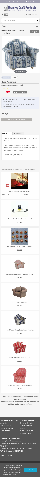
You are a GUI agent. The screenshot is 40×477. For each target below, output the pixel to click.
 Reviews (18, 133)
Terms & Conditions (26, 431)
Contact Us (30, 1)
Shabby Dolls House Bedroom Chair (20, 385)
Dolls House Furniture (15, 31)
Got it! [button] (31, 470)
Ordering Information (26, 423)
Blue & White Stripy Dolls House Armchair (20, 330)
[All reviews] (4, 88)
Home (3, 31)
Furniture (6, 33)
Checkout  (35, 31)
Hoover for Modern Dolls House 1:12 (20, 219)
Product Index (5, 431)
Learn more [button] (12, 474)
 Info (4, 133)
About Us (3, 423)
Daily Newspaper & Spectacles (19, 191)
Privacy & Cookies (26, 433)
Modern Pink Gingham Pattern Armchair (19, 274)
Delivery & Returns (26, 425)
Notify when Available (17, 119)
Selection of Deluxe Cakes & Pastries (19, 246)
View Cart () (32, 14)
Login (6, 14)
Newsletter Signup (6, 428)
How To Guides (5, 425)
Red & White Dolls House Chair (19, 358)
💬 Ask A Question (19, 92)
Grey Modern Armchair (20, 302)
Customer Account (12, 1)
